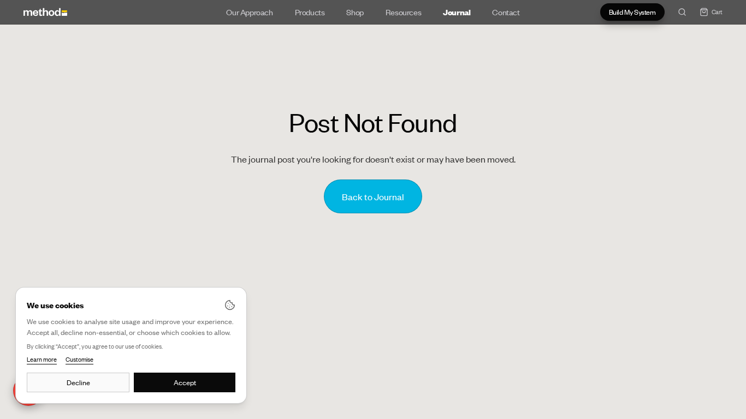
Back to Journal (373, 196)
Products (310, 12)
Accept (185, 382)
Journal (456, 12)
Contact (505, 12)
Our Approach (249, 12)
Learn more (42, 359)
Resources (403, 12)
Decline (78, 382)
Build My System (632, 12)
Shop (354, 12)
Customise (79, 359)
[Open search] (682, 12)
